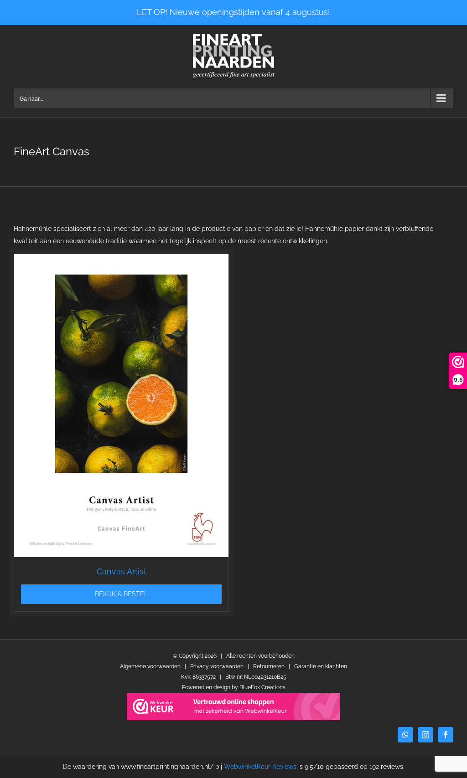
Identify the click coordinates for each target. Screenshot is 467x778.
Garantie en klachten (320, 666)
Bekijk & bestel (121, 594)
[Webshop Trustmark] (233, 706)
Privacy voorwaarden (217, 666)
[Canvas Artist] (121, 405)
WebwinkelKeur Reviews (260, 766)
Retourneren (269, 666)
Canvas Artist (121, 571)
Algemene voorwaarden (150, 666)
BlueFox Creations (262, 687)
